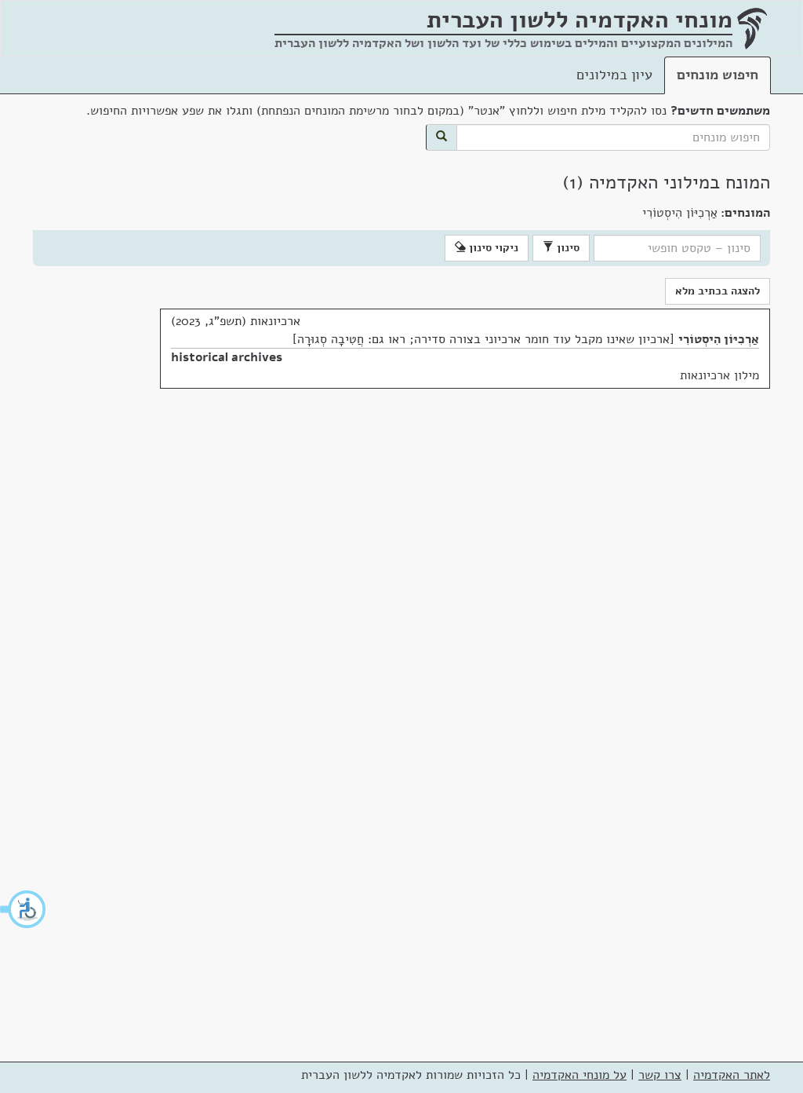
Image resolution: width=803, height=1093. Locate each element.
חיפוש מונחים (717, 74)
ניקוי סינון (492, 247)
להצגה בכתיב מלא (717, 290)
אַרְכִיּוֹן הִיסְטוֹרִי (718, 339)
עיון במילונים (614, 74)
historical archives (226, 357)
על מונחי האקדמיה (579, 1075)
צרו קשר (659, 1075)
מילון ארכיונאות (719, 375)
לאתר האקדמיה (731, 1075)
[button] (23, 909)
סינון (567, 247)
